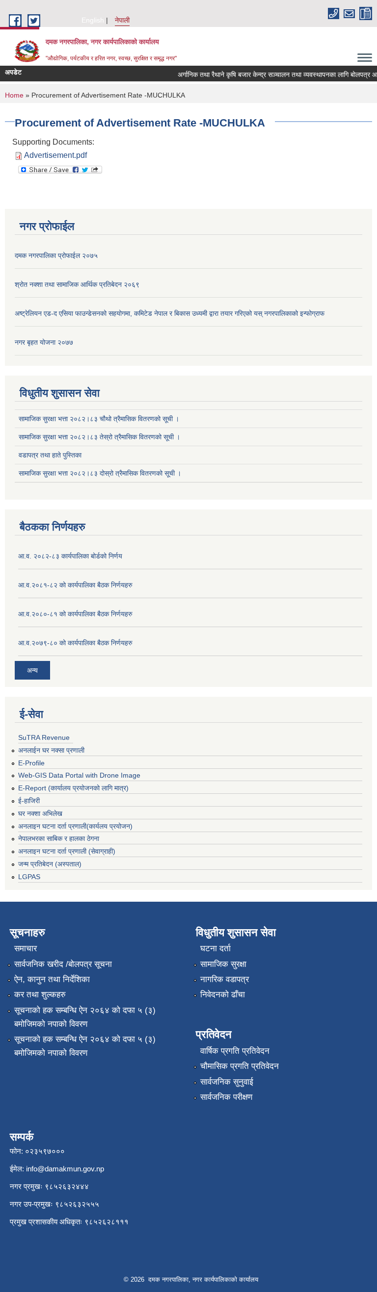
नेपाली (122, 20)
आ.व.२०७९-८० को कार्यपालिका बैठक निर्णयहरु (75, 643)
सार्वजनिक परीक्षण (226, 1097)
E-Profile (31, 763)
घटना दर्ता (215, 948)
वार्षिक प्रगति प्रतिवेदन (234, 1051)
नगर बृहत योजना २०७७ (44, 342)
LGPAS (29, 877)
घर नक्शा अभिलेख (40, 813)
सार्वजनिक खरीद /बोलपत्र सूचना (63, 964)
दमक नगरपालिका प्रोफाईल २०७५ (56, 255)
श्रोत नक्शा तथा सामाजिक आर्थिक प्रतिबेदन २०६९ (77, 284)
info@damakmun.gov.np (65, 1169)
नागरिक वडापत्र (224, 979)
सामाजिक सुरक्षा (223, 964)
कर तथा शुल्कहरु (40, 994)
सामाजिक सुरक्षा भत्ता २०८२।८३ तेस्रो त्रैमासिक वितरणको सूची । (99, 437)
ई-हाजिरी (29, 801)
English (92, 20)
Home (14, 95)
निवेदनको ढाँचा (222, 994)
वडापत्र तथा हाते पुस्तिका (50, 455)
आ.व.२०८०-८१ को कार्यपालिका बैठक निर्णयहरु (75, 614)
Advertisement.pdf (55, 155)
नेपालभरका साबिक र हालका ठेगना (58, 838)
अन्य (32, 670)
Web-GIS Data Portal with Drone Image (79, 775)
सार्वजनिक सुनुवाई (226, 1082)
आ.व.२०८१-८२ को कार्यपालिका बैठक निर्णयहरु (75, 585)
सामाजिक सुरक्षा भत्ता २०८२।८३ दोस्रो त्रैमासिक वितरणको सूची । (100, 473)
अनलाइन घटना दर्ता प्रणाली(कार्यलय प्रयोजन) (75, 826)
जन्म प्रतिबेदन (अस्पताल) (49, 864)
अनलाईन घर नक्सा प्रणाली (51, 750)
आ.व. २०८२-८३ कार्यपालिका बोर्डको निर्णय (70, 556)
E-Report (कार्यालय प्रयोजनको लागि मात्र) (73, 788)
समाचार (25, 948)
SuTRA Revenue (44, 737)
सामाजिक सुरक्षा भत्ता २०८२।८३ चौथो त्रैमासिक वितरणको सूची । (99, 419)
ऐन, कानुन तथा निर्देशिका (52, 979)
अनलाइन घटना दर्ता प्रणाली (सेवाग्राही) (66, 851)
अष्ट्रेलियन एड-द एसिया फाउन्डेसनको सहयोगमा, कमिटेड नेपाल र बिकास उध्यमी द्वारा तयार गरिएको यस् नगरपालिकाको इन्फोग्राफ (169, 313)
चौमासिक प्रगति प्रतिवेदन (239, 1066)
